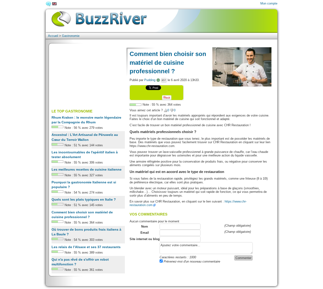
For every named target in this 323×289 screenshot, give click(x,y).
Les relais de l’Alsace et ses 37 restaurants (86, 247)
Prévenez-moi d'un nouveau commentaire (191, 261)
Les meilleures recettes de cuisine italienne (87, 169)
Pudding (149, 80)
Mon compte (268, 3)
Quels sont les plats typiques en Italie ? (84, 199)
